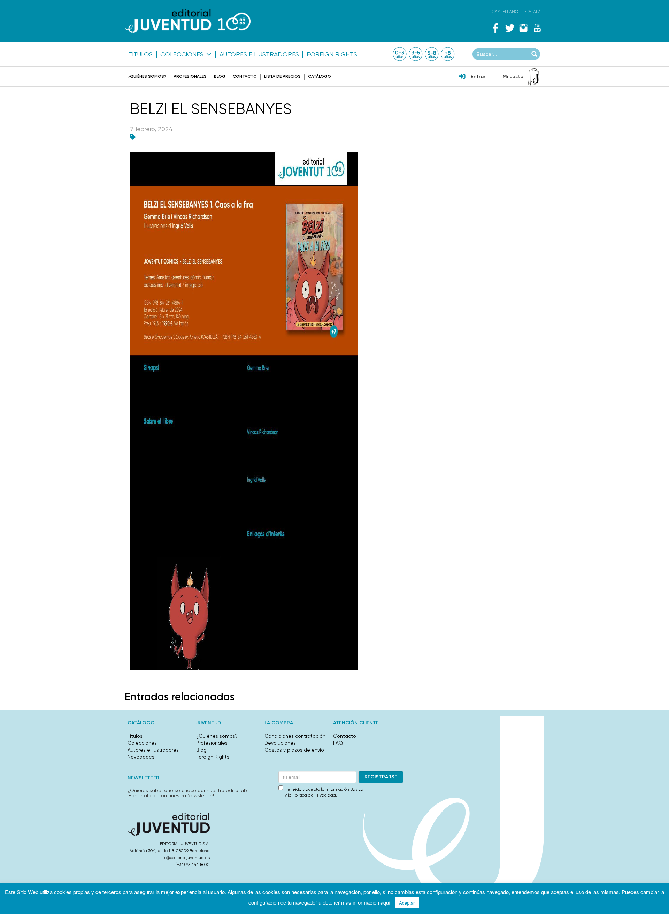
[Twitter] (509, 28)
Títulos (140, 54)
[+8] (448, 54)
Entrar (478, 76)
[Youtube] (537, 28)
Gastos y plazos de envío (294, 750)
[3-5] (416, 54)
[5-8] (432, 54)
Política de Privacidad (314, 795)
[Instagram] (523, 28)
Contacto (245, 76)
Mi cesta (513, 76)
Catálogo (319, 76)
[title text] (188, 21)
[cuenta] (462, 77)
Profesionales (190, 76)
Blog (219, 76)
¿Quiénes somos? (147, 76)
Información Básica (344, 789)
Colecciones (181, 54)
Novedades (141, 757)
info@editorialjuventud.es (184, 857)
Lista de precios (282, 76)
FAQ (338, 743)
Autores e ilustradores (259, 54)
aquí (385, 902)
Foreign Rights (332, 54)
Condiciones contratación (294, 736)
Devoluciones (280, 743)
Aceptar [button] (407, 902)
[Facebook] (495, 28)
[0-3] (400, 54)
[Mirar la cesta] (534, 76)
